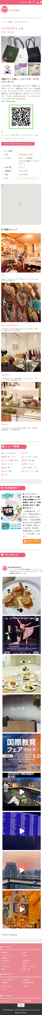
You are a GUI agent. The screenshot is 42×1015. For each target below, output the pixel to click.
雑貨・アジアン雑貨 (22, 135)
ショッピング (6, 966)
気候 (24, 952)
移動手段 (26, 961)
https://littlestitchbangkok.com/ (29, 178)
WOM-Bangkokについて (9, 980)
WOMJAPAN (27, 1001)
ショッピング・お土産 (8, 135)
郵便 (3, 969)
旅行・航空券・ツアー (30, 467)
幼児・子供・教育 (29, 460)
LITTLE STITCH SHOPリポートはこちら (18, 144)
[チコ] (21, 253)
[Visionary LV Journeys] (21, 792)
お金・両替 (5, 961)
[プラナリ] (21, 401)
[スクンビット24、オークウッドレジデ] (21, 909)
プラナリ (4, 424)
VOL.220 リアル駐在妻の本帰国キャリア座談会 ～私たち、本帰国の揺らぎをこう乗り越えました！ (32, 502)
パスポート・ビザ (7, 955)
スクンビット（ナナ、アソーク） (14, 138)
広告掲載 (26, 980)
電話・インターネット (30, 966)
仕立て (31, 135)
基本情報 (5, 952)
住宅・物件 (7, 467)
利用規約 (5, 982)
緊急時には (5, 958)
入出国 (25, 955)
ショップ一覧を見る (9, 453)
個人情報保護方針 (28, 982)
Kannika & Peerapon (9, 325)
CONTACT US (23, 2)
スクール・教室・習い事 (11, 460)
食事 (24, 963)
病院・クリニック (29, 464)
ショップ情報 (7, 22)
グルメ (26, 453)
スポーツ (6, 474)
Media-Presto (5, 1001)
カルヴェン (5, 375)
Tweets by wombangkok (9, 935)
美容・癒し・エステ (9, 456)
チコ (3, 275)
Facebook (25, 986)
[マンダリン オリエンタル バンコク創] (21, 674)
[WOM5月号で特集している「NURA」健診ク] (21, 713)
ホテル (4, 963)
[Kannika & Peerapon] (21, 302)
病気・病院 (26, 969)
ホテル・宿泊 (8, 471)
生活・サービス (8, 464)
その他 (36, 135)
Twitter (4, 989)
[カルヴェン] (21, 352)
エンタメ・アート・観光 (31, 471)
